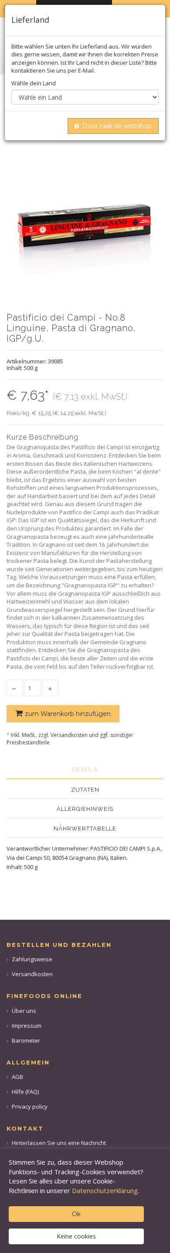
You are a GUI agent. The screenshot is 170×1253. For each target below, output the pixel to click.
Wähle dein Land (33, 83)
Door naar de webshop (117, 126)
